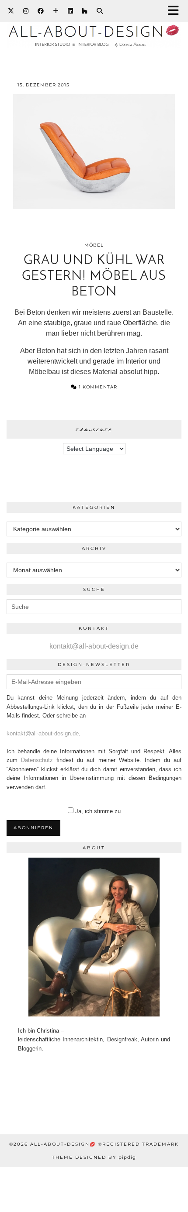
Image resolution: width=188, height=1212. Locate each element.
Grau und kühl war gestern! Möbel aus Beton (94, 276)
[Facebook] (41, 11)
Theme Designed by (94, 1157)
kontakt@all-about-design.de (94, 646)
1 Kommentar (97, 387)
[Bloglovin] (56, 11)
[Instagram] (26, 11)
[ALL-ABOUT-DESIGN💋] (94, 28)
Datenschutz (37, 760)
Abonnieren (33, 828)
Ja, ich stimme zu (98, 811)
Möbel (94, 245)
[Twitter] (11, 11)
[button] (176, 11)
